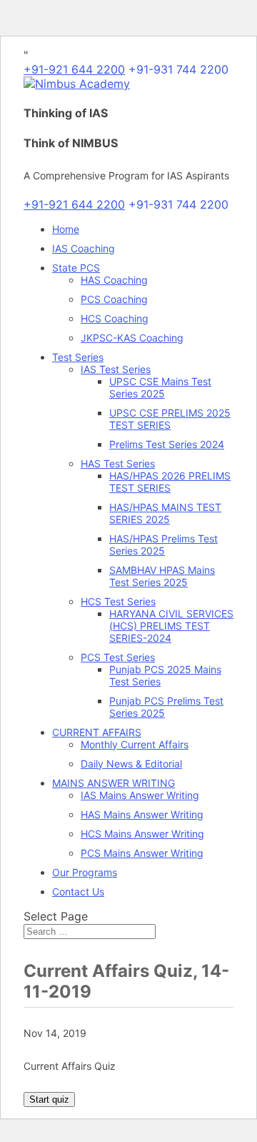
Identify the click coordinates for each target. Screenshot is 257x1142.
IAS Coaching (83, 248)
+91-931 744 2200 (178, 69)
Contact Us (78, 891)
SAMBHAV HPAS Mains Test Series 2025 (162, 576)
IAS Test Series (116, 369)
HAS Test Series (118, 463)
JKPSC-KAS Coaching (132, 338)
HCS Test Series (118, 601)
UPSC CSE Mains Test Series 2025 (160, 387)
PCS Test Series (118, 657)
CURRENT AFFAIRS (96, 732)
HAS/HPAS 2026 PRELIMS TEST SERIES (170, 482)
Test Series (78, 357)
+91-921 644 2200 (74, 69)
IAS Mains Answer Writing (140, 795)
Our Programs (84, 872)
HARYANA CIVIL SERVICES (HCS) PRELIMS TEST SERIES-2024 (171, 625)
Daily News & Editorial (131, 764)
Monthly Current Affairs (134, 744)
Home (65, 229)
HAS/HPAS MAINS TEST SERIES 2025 (165, 513)
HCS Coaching (114, 318)
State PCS (76, 268)
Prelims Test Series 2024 (166, 444)
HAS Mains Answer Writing (142, 814)
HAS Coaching (114, 280)
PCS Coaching (114, 299)
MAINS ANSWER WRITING (113, 783)
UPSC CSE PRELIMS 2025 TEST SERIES (170, 419)
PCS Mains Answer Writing (142, 853)
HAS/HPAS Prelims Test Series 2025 (163, 544)
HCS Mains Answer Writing (142, 834)
